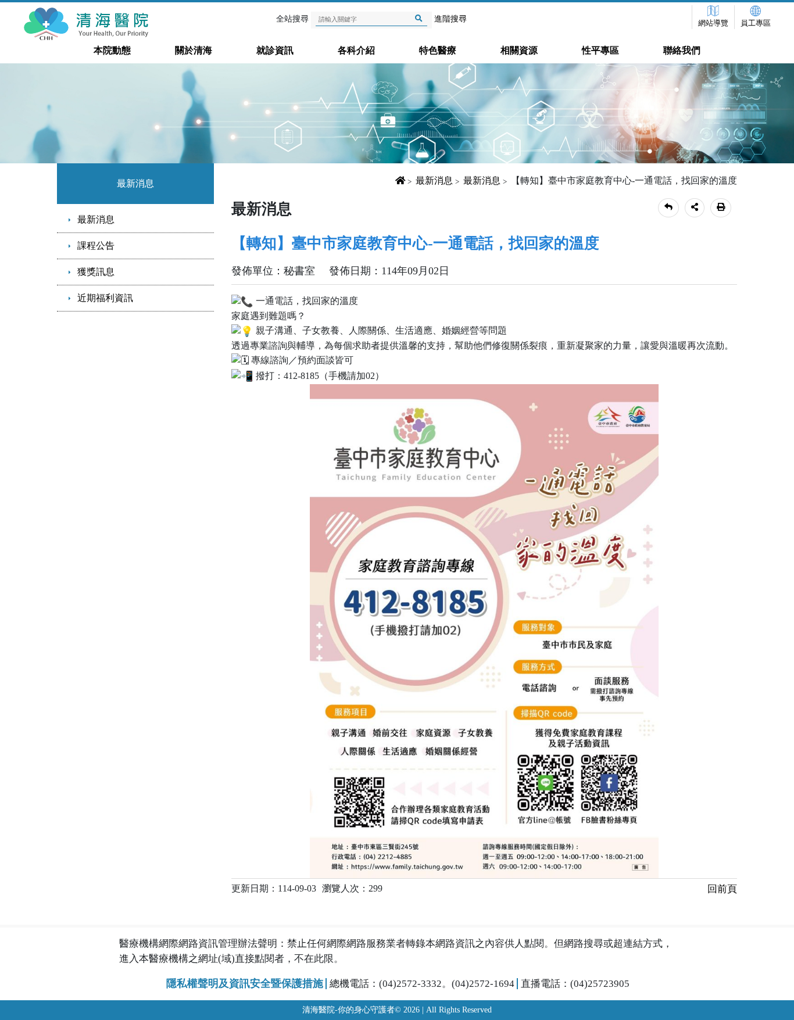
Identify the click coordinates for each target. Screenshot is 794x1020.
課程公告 (96, 245)
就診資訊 (275, 50)
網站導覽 (713, 23)
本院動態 (112, 50)
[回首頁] (88, 24)
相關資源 (519, 50)
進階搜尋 (450, 18)
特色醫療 (437, 50)
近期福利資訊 (105, 298)
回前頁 (722, 888)
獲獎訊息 (96, 272)
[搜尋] (419, 19)
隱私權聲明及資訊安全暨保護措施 (244, 983)
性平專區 (600, 50)
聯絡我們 (681, 50)
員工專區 (756, 23)
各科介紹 (356, 50)
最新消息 (135, 183)
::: (49, 165)
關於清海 (193, 50)
